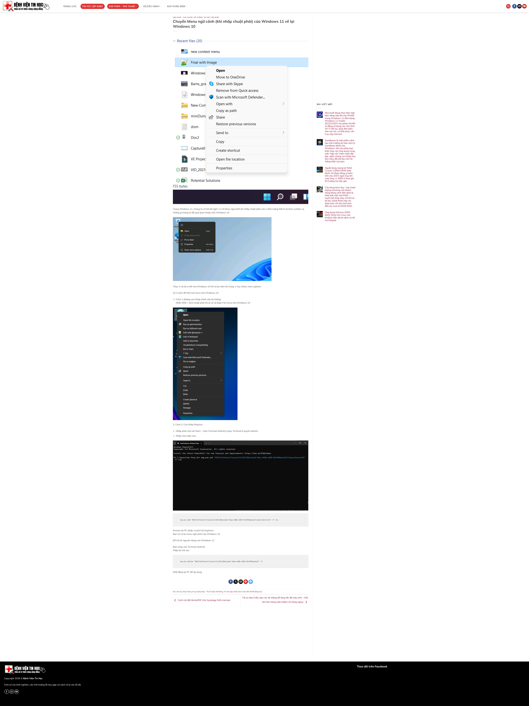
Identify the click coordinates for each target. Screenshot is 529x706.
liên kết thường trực (254, 591)
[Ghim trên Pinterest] (245, 581)
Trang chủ (69, 6)
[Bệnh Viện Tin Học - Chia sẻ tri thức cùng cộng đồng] (29, 6)
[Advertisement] (240, 630)
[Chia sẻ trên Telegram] (250, 581)
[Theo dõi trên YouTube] (524, 6)
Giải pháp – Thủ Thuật (122, 6)
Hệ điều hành (151, 6)
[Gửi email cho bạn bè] (240, 581)
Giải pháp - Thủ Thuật (183, 17)
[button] (508, 6)
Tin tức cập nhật (92, 6)
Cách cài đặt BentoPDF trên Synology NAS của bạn (203, 600)
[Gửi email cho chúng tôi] (519, 6)
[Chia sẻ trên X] (235, 581)
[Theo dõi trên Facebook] (514, 6)
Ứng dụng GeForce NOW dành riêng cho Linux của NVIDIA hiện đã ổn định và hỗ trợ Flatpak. (340, 216)
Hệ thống (198, 17)
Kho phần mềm (176, 6)
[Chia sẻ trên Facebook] (230, 581)
